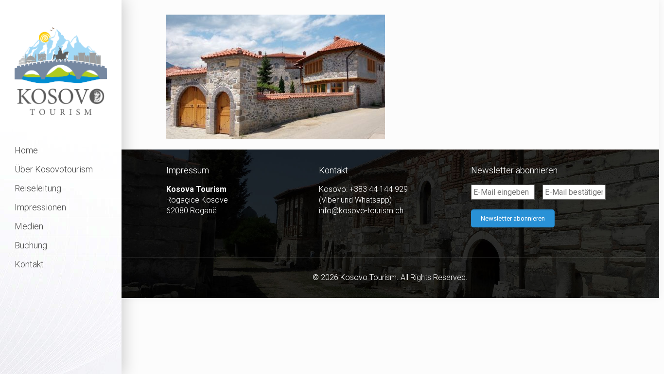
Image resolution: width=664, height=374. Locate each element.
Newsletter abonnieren (513, 218)
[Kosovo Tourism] (60, 70)
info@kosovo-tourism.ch (361, 210)
